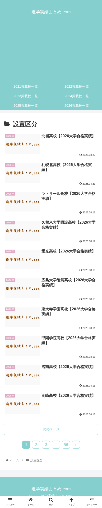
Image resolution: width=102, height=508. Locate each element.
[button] (92, 429)
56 (66, 445)
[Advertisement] (51, 52)
